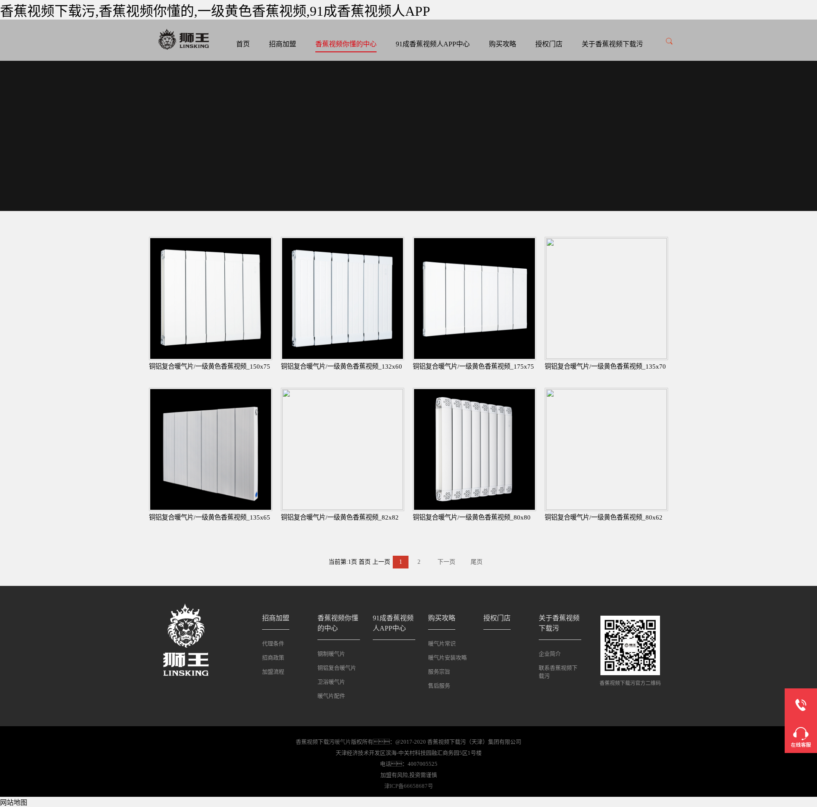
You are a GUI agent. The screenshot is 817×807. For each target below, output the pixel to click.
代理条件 (273, 643)
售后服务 (439, 685)
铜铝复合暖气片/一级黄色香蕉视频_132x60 (341, 366)
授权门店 (549, 44)
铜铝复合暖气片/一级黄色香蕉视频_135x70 (605, 366)
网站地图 (13, 802)
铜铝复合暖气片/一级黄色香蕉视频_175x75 (473, 366)
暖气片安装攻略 (447, 657)
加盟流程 (273, 671)
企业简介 (550, 654)
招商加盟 (282, 44)
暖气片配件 (331, 696)
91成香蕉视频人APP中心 (433, 44)
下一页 (446, 562)
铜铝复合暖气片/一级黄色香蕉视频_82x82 (340, 517)
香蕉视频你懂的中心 (346, 44)
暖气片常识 (442, 643)
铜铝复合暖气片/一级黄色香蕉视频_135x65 (209, 517)
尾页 (477, 562)
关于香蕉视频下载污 (612, 44)
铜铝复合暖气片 (336, 668)
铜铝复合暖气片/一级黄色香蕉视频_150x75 (209, 366)
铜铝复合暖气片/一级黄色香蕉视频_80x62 (604, 517)
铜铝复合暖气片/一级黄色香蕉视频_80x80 (472, 517)
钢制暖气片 (331, 654)
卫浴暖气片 (331, 682)
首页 (243, 44)
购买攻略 (502, 44)
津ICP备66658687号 (408, 786)
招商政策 (273, 657)
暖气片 (342, 742)
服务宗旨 (439, 671)
